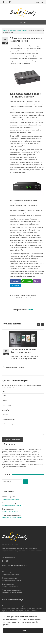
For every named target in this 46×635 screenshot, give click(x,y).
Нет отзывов (19, 298)
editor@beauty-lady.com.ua (11, 505)
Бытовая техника (11, 367)
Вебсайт (5, 410)
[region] (23, 623)
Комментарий (8, 420)
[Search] (25, 481)
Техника (12, 30)
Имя (4, 391)
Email (4, 401)
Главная (4, 30)
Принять (23, 630)
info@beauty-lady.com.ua (10, 499)
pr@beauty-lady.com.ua (10, 511)
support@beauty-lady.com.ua (12, 517)
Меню (36, 2)
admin (29, 298)
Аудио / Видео (21, 30)
